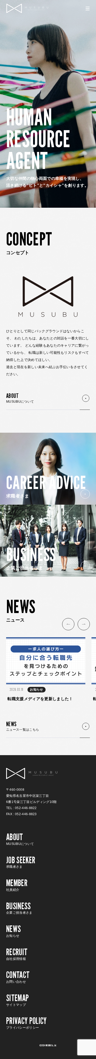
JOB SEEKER (20, 862)
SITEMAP (17, 999)
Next (84, 624)
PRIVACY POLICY (26, 1022)
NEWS (22, 725)
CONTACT (18, 976)
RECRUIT (16, 953)
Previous (68, 624)
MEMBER (16, 884)
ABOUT (20, 397)
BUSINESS (19, 908)
